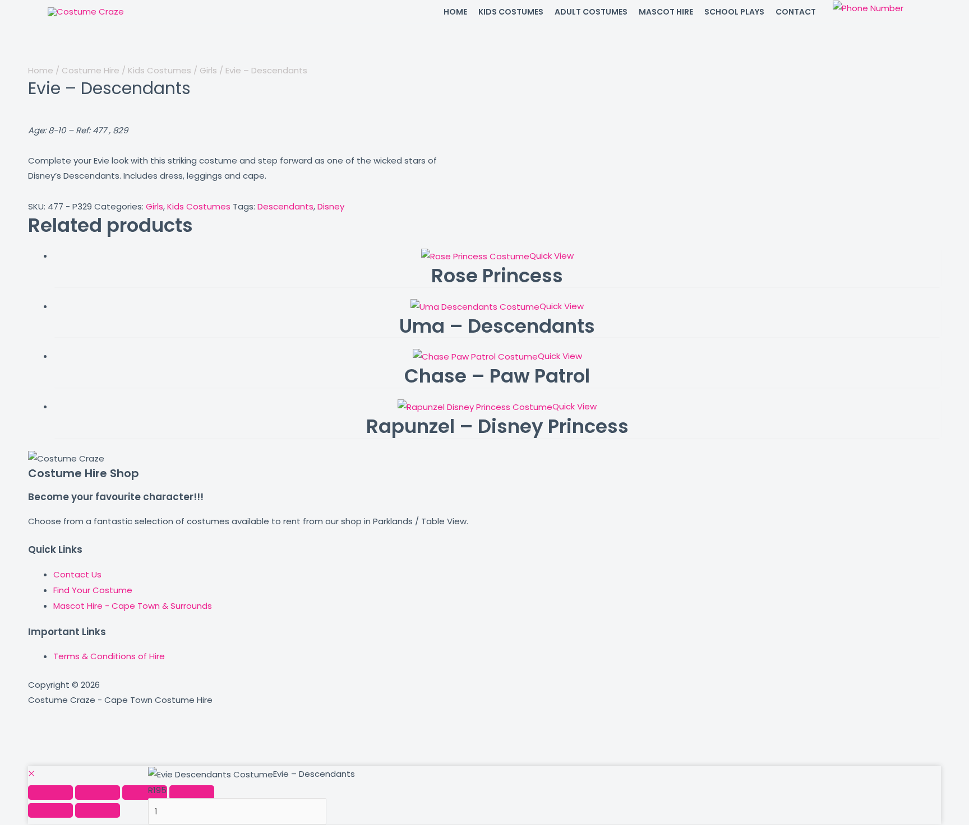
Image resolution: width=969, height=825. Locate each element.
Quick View (551, 256)
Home (40, 70)
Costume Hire (90, 70)
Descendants (285, 206)
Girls (208, 70)
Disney (330, 206)
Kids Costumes (159, 70)
